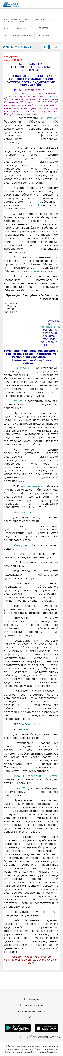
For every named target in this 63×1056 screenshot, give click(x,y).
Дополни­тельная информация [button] (17, 35)
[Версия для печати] (29, 47)
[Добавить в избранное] (4, 47)
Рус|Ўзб (56, 47)
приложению (43, 271)
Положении (27, 368)
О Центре (31, 999)
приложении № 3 (31, 724)
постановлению (50, 326)
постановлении (33, 486)
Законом (52, 118)
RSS (31, 1017)
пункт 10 (24, 553)
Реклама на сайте (31, 1011)
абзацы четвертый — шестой (35, 776)
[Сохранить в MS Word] (25, 47)
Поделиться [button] (47, 35)
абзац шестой (23, 545)
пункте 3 (25, 512)
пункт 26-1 (20, 788)
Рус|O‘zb (59, 47)
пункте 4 (22, 729)
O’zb (53, 47)
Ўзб (51, 47)
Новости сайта (31, 1005)
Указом (53, 96)
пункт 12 (19, 401)
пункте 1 (32, 205)
